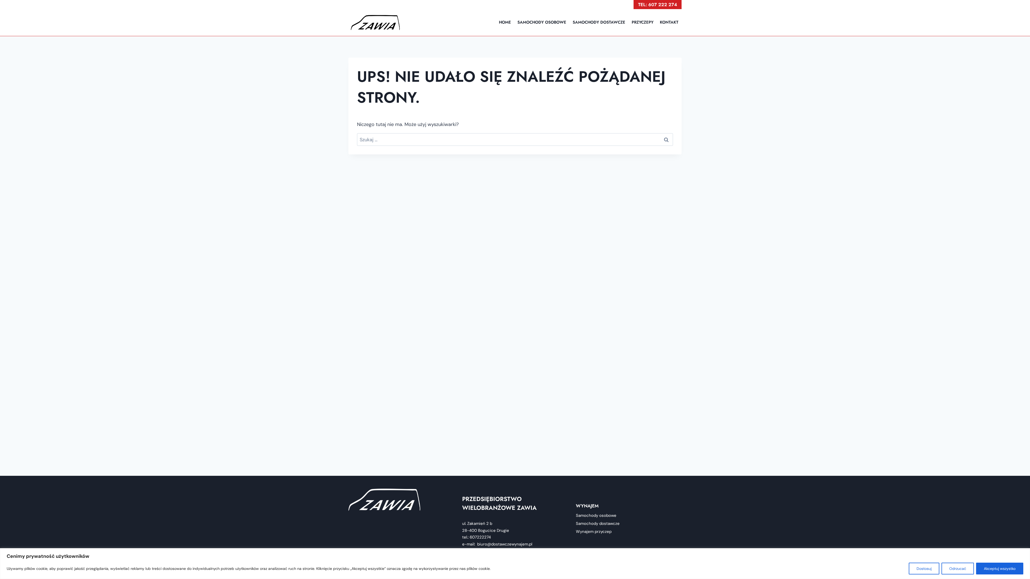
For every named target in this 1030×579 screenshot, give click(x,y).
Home (505, 22)
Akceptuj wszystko (1000, 568)
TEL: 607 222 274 (657, 4)
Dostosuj (924, 568)
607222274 (480, 537)
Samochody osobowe (541, 22)
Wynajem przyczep (594, 531)
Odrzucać (957, 568)
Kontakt (669, 22)
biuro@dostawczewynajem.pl (504, 544)
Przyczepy (642, 22)
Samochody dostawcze (599, 22)
